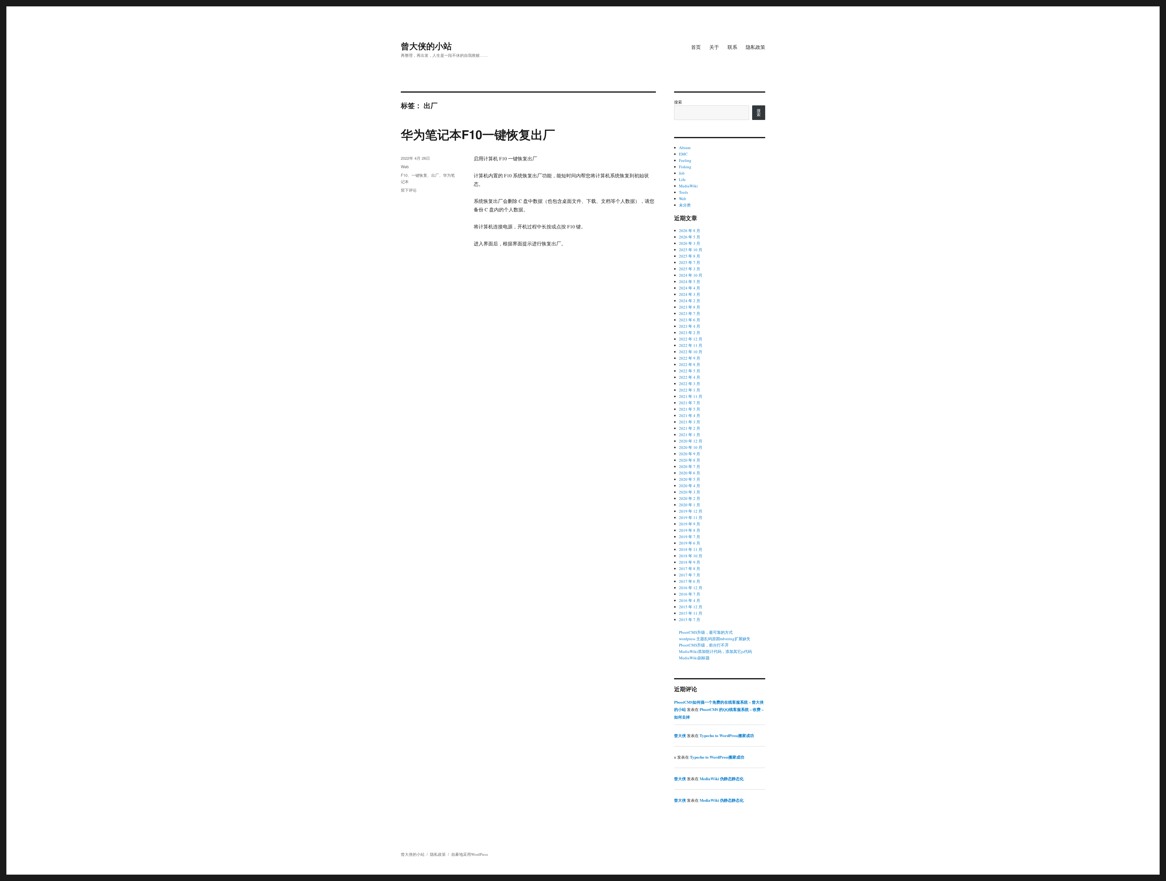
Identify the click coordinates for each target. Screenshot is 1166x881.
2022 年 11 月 (690, 345)
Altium (684, 147)
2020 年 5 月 (689, 479)
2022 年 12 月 (690, 339)
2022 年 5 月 (689, 371)
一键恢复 (419, 175)
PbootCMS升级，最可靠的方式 (706, 632)
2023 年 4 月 (689, 326)
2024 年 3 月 (689, 294)
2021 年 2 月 (689, 428)
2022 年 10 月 (690, 351)
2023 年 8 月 (689, 307)
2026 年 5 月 (689, 237)
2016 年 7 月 (689, 594)
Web (405, 166)
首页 (696, 46)
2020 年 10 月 (690, 447)
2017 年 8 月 (689, 568)
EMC (683, 154)
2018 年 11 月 (690, 549)
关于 (714, 46)
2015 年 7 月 (689, 619)
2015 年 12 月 (690, 607)
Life (682, 179)
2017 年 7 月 (689, 575)
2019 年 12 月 (690, 511)
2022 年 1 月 (689, 390)
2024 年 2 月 (689, 300)
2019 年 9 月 (689, 524)
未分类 (685, 205)
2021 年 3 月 (689, 422)
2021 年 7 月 (689, 402)
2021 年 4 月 (689, 415)
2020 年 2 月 (689, 498)
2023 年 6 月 (689, 320)
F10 (404, 175)
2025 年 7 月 (689, 262)
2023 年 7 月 (689, 313)
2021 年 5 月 (689, 409)
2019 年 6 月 (689, 543)
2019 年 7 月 (689, 536)
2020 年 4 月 (689, 485)
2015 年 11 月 (690, 613)
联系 (732, 46)
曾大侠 (680, 735)
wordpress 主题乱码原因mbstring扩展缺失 (714, 638)
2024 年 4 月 (689, 288)
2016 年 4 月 (689, 600)
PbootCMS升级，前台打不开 (704, 645)
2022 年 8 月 (689, 364)
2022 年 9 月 (689, 358)
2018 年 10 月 (690, 555)
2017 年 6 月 (689, 581)
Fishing (685, 166)
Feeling (685, 160)
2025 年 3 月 (689, 268)
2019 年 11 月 (690, 517)
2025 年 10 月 (690, 249)
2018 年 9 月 (689, 562)
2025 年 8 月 (689, 256)
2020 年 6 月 (689, 473)
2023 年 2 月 (689, 332)
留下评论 (409, 190)
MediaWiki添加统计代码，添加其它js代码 (715, 651)
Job (682, 173)
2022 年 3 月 (689, 383)
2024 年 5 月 (689, 281)
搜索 (678, 102)
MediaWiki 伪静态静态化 (722, 778)
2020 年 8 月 (689, 460)
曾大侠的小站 (426, 45)
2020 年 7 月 (689, 466)
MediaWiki (688, 186)
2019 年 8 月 (689, 530)
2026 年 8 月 (689, 230)
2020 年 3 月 (689, 492)
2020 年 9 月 (689, 453)
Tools (683, 192)
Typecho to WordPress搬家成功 (727, 735)
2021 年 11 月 (690, 396)
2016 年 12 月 (690, 587)
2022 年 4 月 (689, 377)
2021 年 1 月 (689, 434)
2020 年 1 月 (689, 504)
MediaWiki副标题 (694, 658)
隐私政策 (755, 46)
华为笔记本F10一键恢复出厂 (478, 134)
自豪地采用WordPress (469, 854)
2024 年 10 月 (690, 275)
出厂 (435, 175)
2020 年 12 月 (690, 441)
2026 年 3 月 (689, 243)
